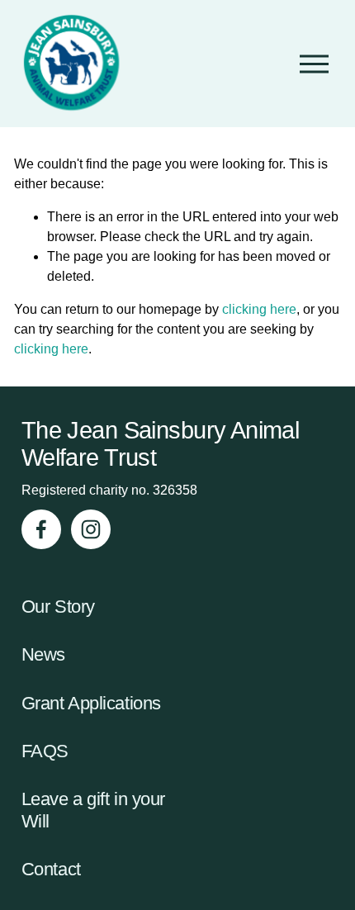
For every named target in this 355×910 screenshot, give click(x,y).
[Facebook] (41, 529)
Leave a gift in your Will (93, 810)
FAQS (45, 751)
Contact (51, 869)
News (43, 654)
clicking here (259, 309)
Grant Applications (91, 703)
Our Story (58, 606)
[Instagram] (91, 529)
